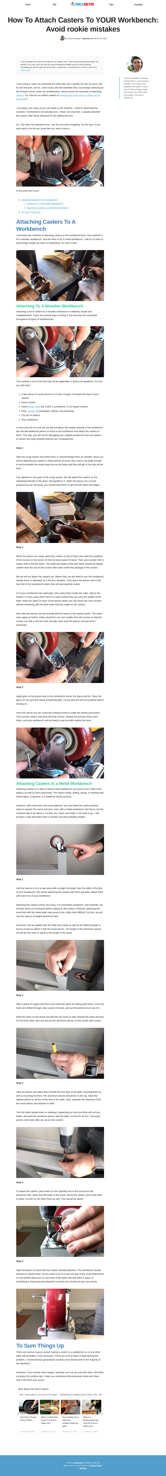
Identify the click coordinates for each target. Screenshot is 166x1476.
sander (31, 411)
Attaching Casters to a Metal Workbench (47, 207)
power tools (34, 406)
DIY (54, 4)
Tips (111, 4)
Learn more (25, 70)
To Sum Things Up (31, 212)
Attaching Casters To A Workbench (39, 199)
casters (20, 95)
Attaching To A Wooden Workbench (45, 203)
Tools (27, 4)
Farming (138, 4)
